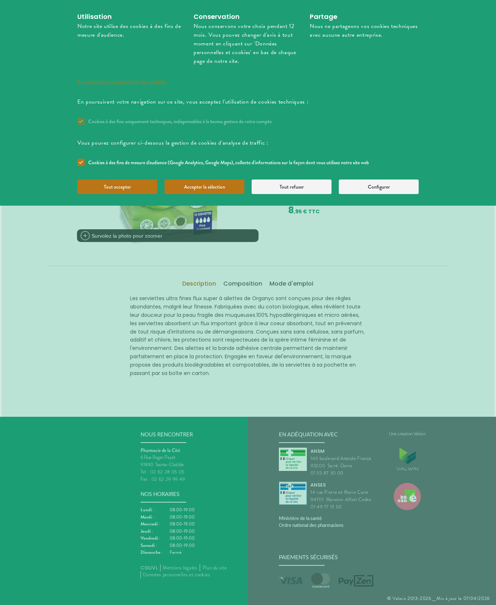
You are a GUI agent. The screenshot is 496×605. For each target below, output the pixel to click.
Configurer (379, 186)
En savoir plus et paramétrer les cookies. (122, 81)
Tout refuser (292, 186)
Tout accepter (117, 186)
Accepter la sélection (204, 186)
